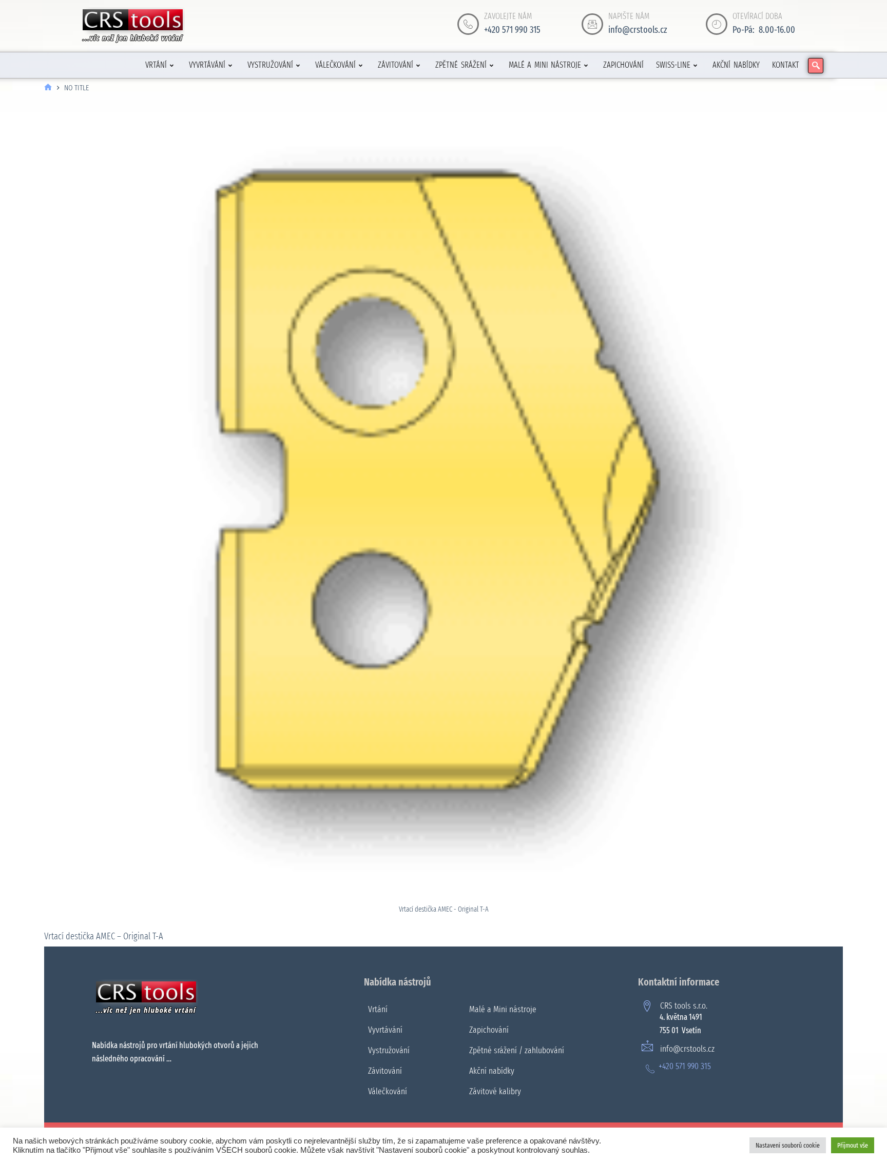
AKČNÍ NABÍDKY (736, 65)
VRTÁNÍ (156, 65)
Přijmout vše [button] (852, 1145)
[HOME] (48, 88)
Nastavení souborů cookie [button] (788, 1145)
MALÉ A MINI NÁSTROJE (545, 65)
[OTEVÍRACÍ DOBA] (716, 24)
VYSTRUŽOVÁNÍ (270, 65)
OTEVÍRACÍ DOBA (757, 16)
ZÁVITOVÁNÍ (395, 65)
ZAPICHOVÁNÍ (623, 65)
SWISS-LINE (673, 65)
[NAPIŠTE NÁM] (592, 24)
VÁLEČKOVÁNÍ (335, 65)
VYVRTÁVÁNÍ (207, 65)
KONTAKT (785, 65)
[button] (815, 65)
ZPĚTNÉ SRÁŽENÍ (461, 65)
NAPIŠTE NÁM (628, 16)
